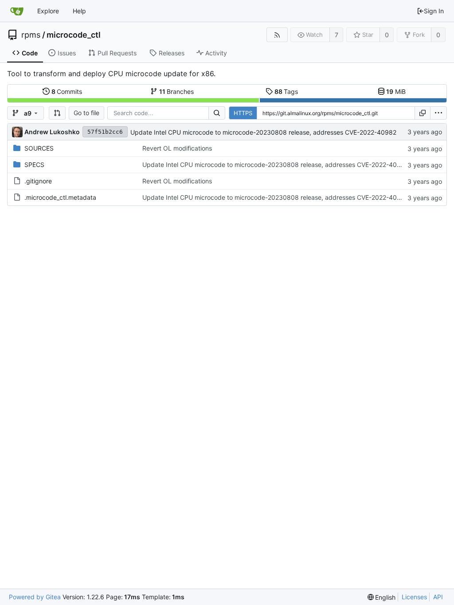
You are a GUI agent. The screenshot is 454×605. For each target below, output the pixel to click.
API (438, 597)
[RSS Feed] (276, 34)
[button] (57, 113)
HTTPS (243, 112)
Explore (48, 11)
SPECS (34, 164)
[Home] (16, 11)
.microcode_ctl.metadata (60, 197)
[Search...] (216, 113)
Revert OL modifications (177, 148)
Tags (286, 91)
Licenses (414, 597)
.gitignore (38, 181)
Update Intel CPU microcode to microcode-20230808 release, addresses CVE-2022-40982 (263, 132)
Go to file (86, 112)
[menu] (438, 113)
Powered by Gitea (35, 597)
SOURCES (39, 148)
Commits (66, 91)
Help (79, 11)
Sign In (434, 11)
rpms (30, 35)
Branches (176, 91)
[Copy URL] (423, 113)
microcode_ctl (74, 35)
